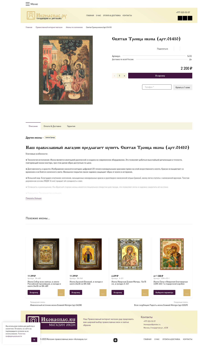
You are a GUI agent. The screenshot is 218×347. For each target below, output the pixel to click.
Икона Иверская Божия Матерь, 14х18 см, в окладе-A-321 (129, 282)
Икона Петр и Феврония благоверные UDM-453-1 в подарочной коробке (171, 282)
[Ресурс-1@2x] (46, 15)
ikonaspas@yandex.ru (152, 324)
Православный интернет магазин (49, 27)
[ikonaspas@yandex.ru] (142, 324)
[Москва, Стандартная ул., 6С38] (142, 328)
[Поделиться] (171, 49)
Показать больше (34, 198)
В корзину (160, 75)
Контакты (127, 15)
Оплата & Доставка (112, 15)
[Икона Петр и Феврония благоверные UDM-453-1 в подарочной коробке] (172, 254)
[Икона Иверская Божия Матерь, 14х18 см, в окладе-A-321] (130, 254)
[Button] (191, 4)
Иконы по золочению (74, 27)
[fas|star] (115, 340)
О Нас (98, 15)
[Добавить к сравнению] (190, 48)
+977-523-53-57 (150, 321)
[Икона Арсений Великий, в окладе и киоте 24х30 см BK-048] (88, 254)
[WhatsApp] (185, 18)
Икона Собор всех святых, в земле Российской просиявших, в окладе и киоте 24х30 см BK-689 (44, 283)
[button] (31, 4)
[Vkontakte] (180, 18)
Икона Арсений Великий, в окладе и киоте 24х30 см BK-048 (86, 282)
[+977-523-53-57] (142, 321)
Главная (90, 15)
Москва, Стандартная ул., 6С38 (156, 327)
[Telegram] (190, 18)
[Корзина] (186, 4)
